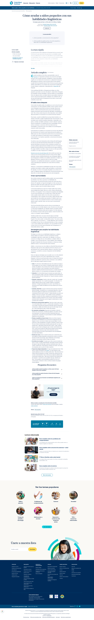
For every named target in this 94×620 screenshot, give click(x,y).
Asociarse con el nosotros (76, 572)
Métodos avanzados (51, 568)
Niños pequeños (29, 10)
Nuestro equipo (62, 573)
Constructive (49, 615)
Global (57, 3)
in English (47, 28)
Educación (32, 3)
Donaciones (61, 3)
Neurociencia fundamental (52, 566)
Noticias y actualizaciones (64, 568)
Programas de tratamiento (16, 568)
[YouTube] (79, 606)
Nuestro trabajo (38, 567)
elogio (48, 350)
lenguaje (36, 76)
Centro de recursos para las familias (18, 10)
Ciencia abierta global (52, 569)
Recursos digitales (39, 573)
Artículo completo (16, 51)
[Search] (70, 3)
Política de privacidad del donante (48, 617)
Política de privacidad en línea (35, 617)
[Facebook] (75, 606)
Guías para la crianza (27, 569)
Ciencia (38, 3)
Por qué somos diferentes (16, 571)
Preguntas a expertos (27, 574)
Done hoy (73, 566)
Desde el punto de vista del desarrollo (39, 153)
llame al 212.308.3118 (32, 606)
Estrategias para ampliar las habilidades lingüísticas (18, 58)
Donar (81, 3)
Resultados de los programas (41, 569)
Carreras (61, 578)
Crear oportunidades (16, 55)
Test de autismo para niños (28, 581)
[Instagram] (77, 606)
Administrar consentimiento (66, 617)
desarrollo (56, 86)
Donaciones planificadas (76, 574)
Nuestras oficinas (15, 573)
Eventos (61, 569)
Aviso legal (58, 617)
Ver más (33, 68)
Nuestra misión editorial (64, 576)
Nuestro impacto (63, 566)
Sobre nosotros (51, 3)
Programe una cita (15, 566)
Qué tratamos (14, 569)
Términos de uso (26, 617)
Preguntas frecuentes (15, 576)
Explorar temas (26, 572)
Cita (76, 3)
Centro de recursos (47, 404)
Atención (25, 3)
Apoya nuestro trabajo (34, 594)
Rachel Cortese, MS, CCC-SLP (43, 7)
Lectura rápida (15, 49)
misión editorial (34, 405)
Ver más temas (47, 526)
